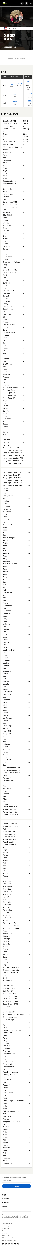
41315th (11, 84)
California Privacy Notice (8, 1237)
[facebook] (3, 1243)
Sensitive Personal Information (9, 1240)
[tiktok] (18, 1243)
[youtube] (12, 1243)
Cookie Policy (5, 1228)
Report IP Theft (5, 1235)
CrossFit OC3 (10, 47)
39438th (15, 102)
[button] (30, 3)
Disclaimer (4, 1230)
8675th (19, 83)
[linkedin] (15, 1243)
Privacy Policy (5, 1226)
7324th (27, 81)
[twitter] (6, 1243)
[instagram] (9, 1243)
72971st (15, 94)
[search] (22, 3)
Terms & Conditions (7, 1223)
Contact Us (4, 1233)
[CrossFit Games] (5, 3)
